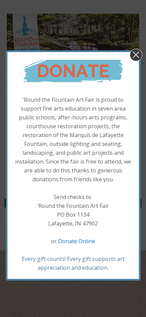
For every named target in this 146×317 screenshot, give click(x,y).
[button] (136, 55)
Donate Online (76, 241)
